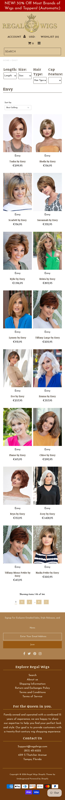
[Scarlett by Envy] (17, 192)
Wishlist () (50, 37)
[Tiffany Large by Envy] (47, 309)
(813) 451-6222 (32, 750)
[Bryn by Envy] (17, 486)
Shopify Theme (45, 774)
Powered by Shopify (39, 779)
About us (32, 679)
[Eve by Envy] (17, 368)
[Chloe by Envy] (47, 427)
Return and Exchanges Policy (32, 688)
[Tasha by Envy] (17, 133)
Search (32, 675)
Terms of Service (32, 696)
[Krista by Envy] (47, 251)
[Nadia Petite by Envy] (47, 544)
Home (6, 61)
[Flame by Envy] (17, 427)
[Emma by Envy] (47, 368)
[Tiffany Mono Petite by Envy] (17, 544)
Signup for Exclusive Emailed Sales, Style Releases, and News (32, 623)
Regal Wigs (32, 774)
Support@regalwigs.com (32, 746)
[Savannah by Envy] (47, 192)
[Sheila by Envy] (47, 133)
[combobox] (32, 51)
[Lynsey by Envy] (17, 309)
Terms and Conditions (32, 692)
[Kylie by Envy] (17, 251)
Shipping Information (32, 684)
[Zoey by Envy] (47, 486)
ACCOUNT (15, 37)
